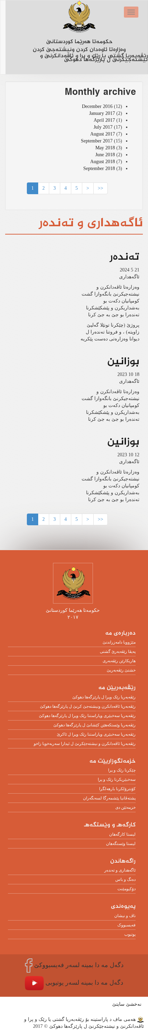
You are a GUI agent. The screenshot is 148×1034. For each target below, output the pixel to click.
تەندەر (124, 257)
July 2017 (103, 127)
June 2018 (105, 154)
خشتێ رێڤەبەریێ (121, 670)
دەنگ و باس (125, 879)
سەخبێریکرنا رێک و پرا (117, 779)
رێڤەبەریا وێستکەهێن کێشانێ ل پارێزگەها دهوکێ (94, 725)
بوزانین (123, 361)
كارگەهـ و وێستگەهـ (110, 825)
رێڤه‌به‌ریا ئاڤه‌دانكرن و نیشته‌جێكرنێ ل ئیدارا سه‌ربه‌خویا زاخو (85, 743)
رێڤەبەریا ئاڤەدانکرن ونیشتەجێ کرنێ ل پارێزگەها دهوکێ (88, 706)
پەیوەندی (123, 906)
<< (100, 188)
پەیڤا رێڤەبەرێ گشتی (118, 651)
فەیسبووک (126, 925)
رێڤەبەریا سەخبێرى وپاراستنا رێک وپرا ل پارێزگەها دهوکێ (87, 715)
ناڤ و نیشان (125, 915)
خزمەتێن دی (125, 807)
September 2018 (99, 168)
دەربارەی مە (120, 633)
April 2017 (104, 120)
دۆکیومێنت (126, 888)
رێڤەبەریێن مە (117, 688)
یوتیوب (130, 934)
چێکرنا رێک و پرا (122, 770)
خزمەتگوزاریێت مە (112, 761)
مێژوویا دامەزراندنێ (119, 642)
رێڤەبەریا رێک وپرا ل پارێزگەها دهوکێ (104, 697)
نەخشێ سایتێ (126, 1004)
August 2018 (102, 161)
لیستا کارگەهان (122, 834)
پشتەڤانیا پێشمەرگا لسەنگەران (109, 798)
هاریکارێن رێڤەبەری (119, 660)
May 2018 (105, 147)
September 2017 (97, 140)
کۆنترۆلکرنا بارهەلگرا (117, 788)
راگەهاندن (123, 861)
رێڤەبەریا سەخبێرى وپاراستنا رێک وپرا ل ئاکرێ (96, 734)
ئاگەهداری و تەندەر (120, 870)
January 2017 (102, 113)
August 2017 (102, 134)
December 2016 (97, 106)
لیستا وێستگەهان (121, 843)
